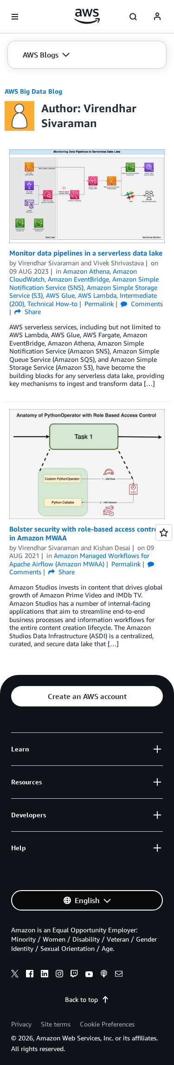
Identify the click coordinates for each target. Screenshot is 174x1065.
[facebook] (29, 975)
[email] (118, 975)
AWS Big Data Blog (33, 91)
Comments (146, 304)
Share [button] (32, 311)
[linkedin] (44, 975)
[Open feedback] (163, 532)
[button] (46, 54)
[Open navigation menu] (14, 16)
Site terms (56, 1024)
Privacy (21, 1024)
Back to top (81, 999)
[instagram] (59, 975)
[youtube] (89, 975)
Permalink (99, 304)
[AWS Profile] (157, 16)
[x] (15, 975)
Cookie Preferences (107, 1024)
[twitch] (74, 975)
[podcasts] (104, 975)
